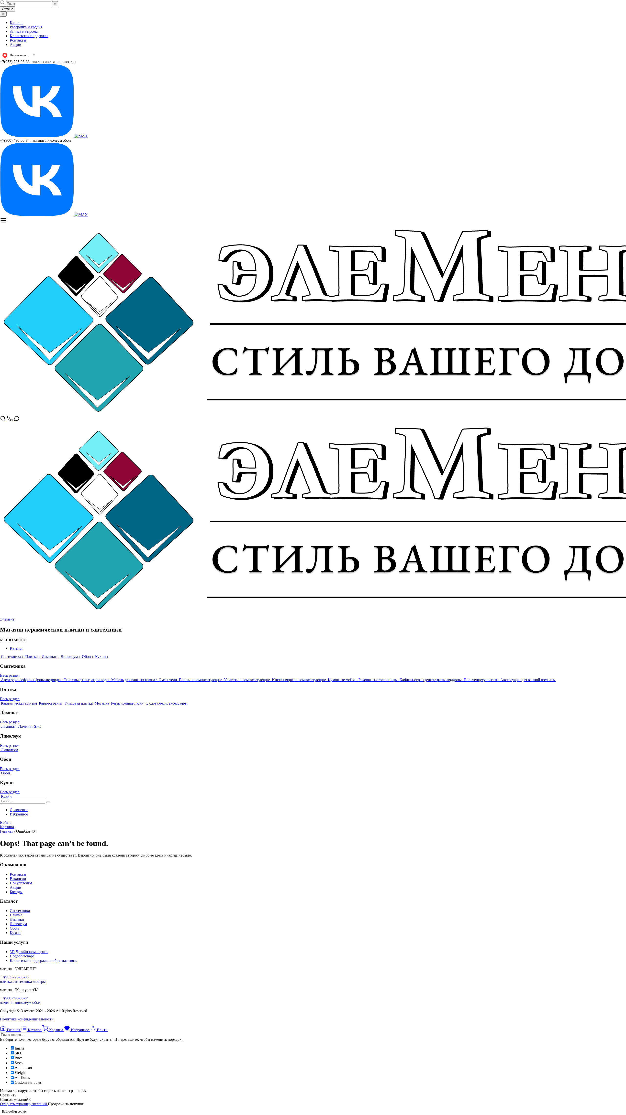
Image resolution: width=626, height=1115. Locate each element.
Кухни (15, 933)
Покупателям (21, 883)
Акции (15, 45)
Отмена (7, 9)
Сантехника (20, 911)
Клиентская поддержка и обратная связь (43, 960)
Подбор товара (22, 956)
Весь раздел (10, 675)
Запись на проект (24, 31)
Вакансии (18, 879)
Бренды (16, 892)
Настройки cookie (14, 1111)
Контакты (18, 40)
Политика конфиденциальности (27, 1019)
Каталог (16, 23)
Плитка (16, 915)
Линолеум (18, 924)
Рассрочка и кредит (26, 27)
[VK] (37, 136)
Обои (14, 928)
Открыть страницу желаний (24, 1104)
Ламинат (17, 919)
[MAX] (81, 136)
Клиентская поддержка (29, 36)
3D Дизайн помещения (29, 952)
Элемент (7, 619)
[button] (13, 640)
